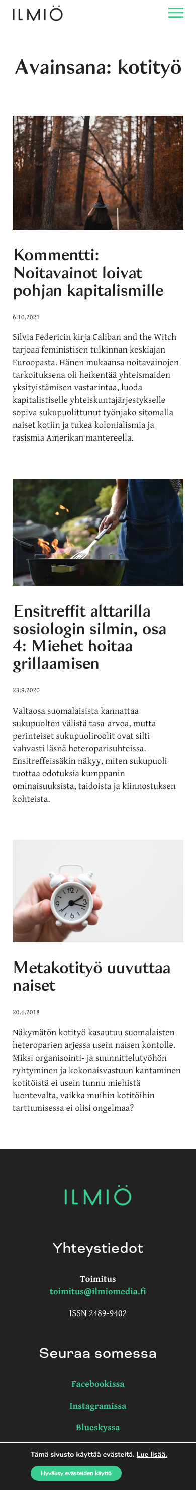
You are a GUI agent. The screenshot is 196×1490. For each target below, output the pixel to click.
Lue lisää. (152, 1454)
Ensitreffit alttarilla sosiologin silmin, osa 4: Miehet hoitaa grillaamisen (89, 637)
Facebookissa (97, 1384)
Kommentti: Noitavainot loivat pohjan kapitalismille (88, 272)
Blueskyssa (98, 1428)
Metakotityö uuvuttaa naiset (91, 977)
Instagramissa (98, 1406)
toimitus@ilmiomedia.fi (98, 1292)
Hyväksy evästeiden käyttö (76, 1473)
